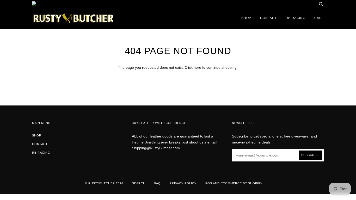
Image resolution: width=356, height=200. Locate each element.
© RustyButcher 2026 (104, 183)
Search (138, 183)
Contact (268, 18)
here (197, 67)
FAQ (157, 183)
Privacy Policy (183, 183)
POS (208, 183)
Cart (319, 18)
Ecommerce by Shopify (241, 183)
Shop (246, 18)
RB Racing (295, 18)
